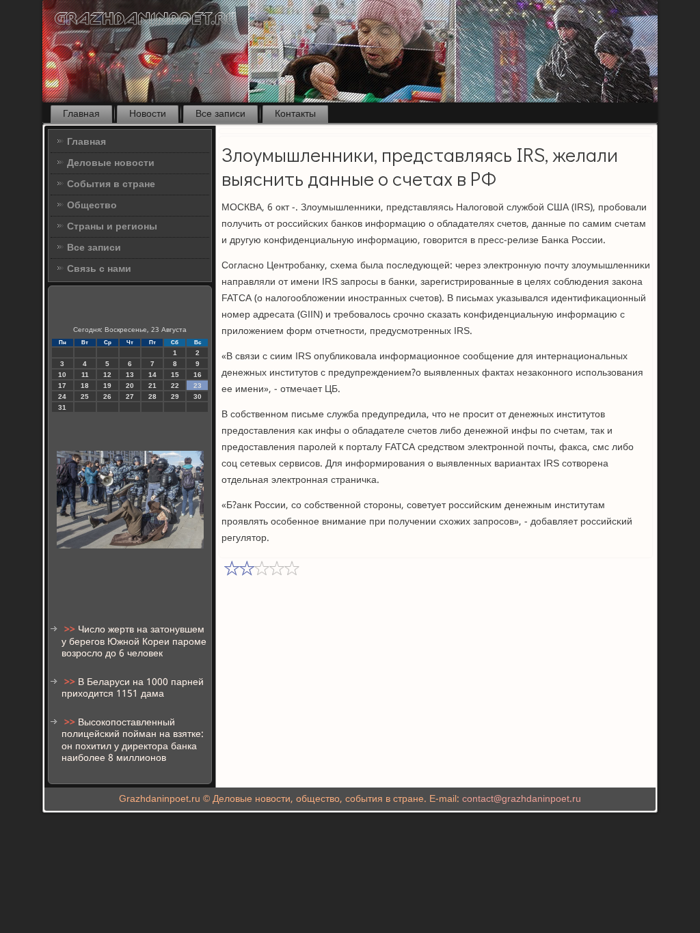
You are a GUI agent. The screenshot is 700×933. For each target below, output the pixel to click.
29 (175, 396)
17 (62, 385)
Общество (92, 205)
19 (107, 385)
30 (197, 396)
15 (175, 374)
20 (130, 385)
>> (71, 630)
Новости (147, 114)
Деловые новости (110, 163)
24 (62, 396)
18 (85, 385)
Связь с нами (99, 269)
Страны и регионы (112, 227)
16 (197, 374)
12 (107, 374)
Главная (81, 114)
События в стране (111, 184)
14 (152, 374)
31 (62, 407)
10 (62, 374)
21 (152, 385)
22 (175, 385)
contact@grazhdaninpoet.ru (521, 799)
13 (130, 374)
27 (130, 396)
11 (85, 374)
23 (197, 385)
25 (85, 396)
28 (152, 396)
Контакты (295, 114)
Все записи (220, 114)
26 (107, 396)
